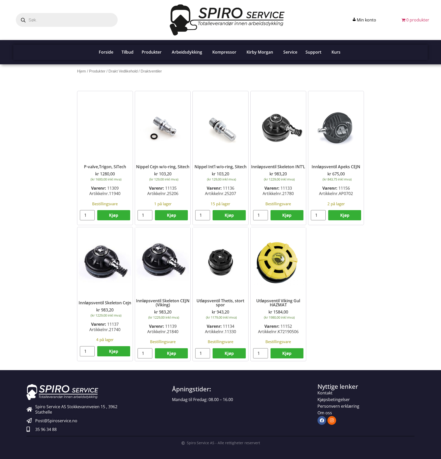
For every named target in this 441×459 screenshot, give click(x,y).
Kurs (336, 52)
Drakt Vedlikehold (123, 71)
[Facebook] (321, 420)
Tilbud (127, 52)
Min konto (366, 20)
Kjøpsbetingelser (333, 399)
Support (313, 52)
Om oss (324, 413)
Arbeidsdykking (187, 52)
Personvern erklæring (338, 406)
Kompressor (224, 52)
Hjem (81, 71)
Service (290, 52)
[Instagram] (331, 420)
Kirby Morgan (260, 52)
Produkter (152, 52)
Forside (106, 52)
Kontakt (325, 393)
